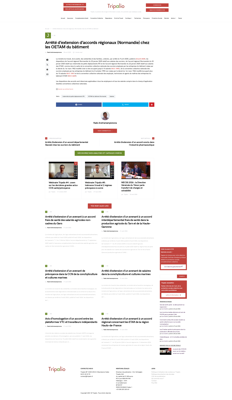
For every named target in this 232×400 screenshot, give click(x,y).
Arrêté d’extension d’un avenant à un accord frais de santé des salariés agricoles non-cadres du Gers (70, 220)
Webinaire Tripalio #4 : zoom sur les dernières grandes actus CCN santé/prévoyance (63, 185)
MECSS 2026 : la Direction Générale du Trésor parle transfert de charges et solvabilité (133, 186)
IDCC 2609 (72, 76)
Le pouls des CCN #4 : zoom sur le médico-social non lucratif (180, 351)
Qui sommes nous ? (157, 378)
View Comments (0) (104, 131)
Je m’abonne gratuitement (172, 267)
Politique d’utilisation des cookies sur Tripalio (165, 372)
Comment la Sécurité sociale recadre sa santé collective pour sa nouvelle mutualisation (172, 322)
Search (182, 276)
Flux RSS (154, 383)
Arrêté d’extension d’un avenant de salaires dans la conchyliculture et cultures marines (126, 272)
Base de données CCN (157, 10)
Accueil (47, 29)
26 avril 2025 (140, 59)
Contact (154, 381)
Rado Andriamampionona (54, 52)
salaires (112, 96)
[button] (64, 89)
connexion (157, 5)
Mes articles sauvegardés (74, 9)
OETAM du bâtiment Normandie (97, 96)
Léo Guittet (165, 309)
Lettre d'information (73, 4)
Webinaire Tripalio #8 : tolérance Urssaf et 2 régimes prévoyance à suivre (98, 185)
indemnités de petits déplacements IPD (73, 96)
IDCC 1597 (70, 73)
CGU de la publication (158, 376)
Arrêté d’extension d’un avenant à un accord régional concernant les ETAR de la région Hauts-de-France (127, 322)
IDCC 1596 (115, 69)
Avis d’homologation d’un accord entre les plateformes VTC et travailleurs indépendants (71, 320)
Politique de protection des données (162, 374)
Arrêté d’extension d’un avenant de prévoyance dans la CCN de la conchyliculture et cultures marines (71, 274)
